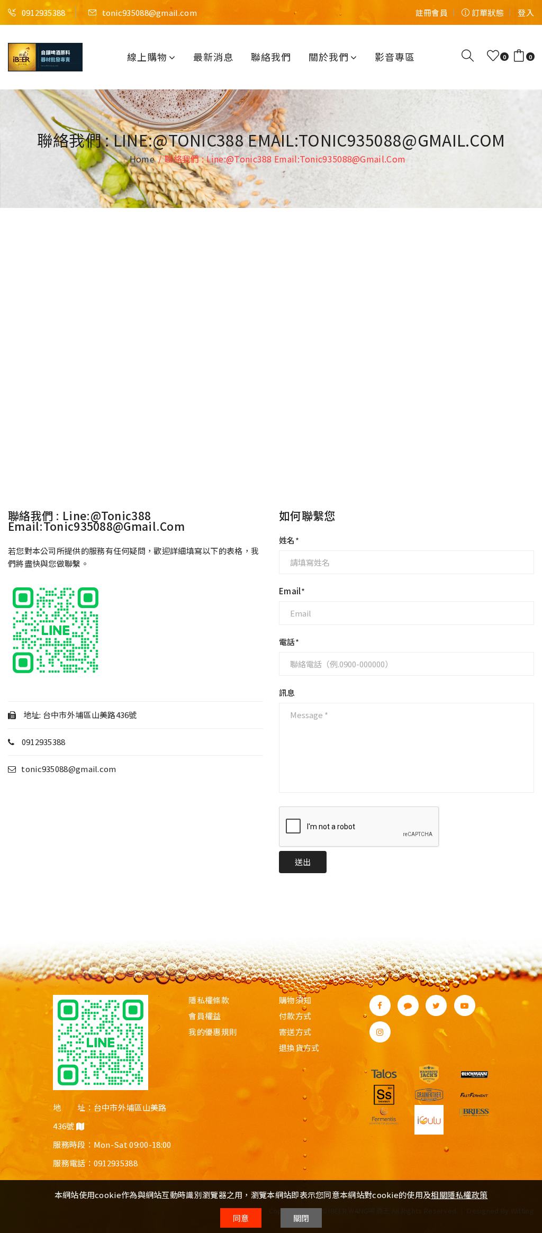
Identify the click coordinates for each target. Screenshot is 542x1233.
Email (290, 591)
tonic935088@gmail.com (148, 12)
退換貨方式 (299, 1047)
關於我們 (329, 57)
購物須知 (295, 1000)
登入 (526, 12)
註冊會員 (431, 12)
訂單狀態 (487, 12)
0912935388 (42, 12)
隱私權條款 (208, 1000)
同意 (241, 1217)
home (142, 158)
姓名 (287, 540)
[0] (493, 56)
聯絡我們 (271, 57)
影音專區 (395, 57)
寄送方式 (295, 1032)
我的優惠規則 (212, 1032)
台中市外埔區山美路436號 (90, 714)
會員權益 (204, 1016)
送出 (303, 861)
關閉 (301, 1217)
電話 (287, 642)
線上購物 (147, 57)
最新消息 (213, 57)
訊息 (287, 692)
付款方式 (295, 1016)
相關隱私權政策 (459, 1194)
